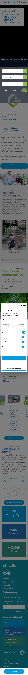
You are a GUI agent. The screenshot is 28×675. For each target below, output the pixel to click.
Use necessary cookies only (14, 368)
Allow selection (14, 363)
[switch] (24, 337)
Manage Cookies (18, 353)
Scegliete (14, 671)
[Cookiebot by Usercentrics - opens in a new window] (19, 305)
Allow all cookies (14, 358)
